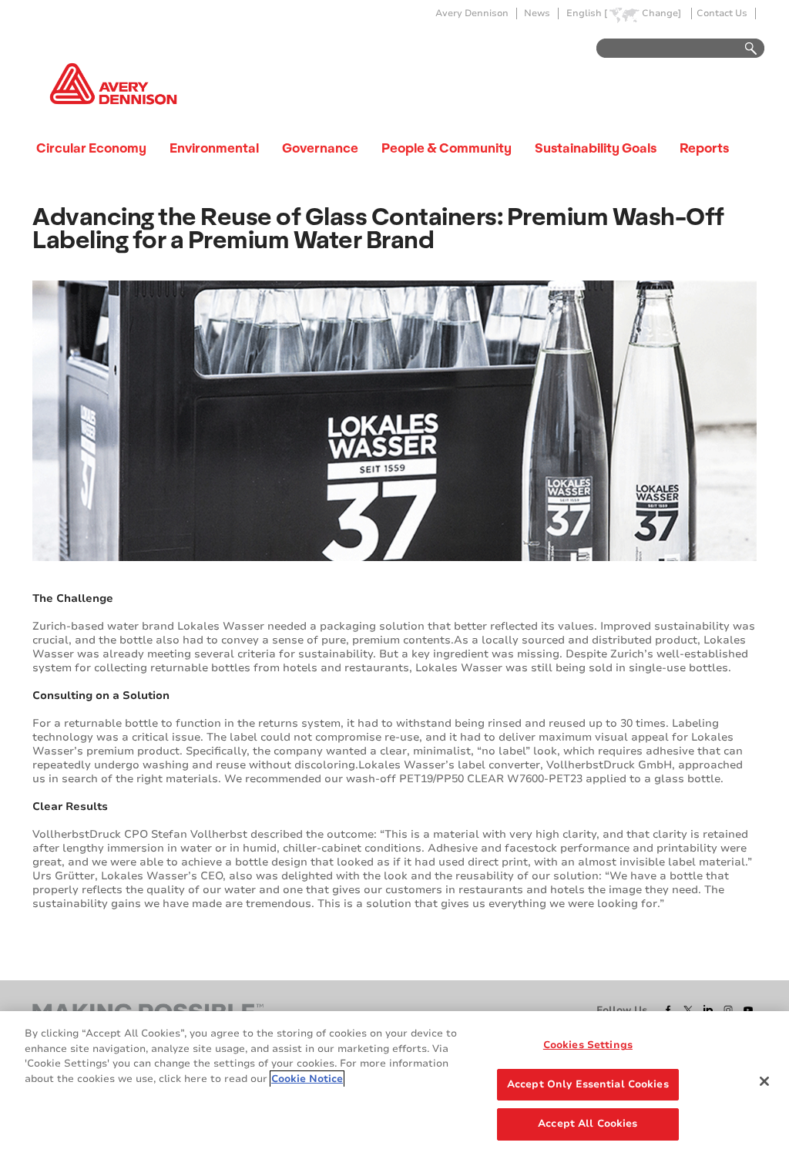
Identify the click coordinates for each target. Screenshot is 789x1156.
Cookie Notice (307, 1079)
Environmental (214, 147)
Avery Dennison (472, 13)
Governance (320, 147)
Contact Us (722, 13)
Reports (704, 147)
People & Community (446, 147)
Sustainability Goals (595, 147)
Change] (661, 13)
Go (743, 49)
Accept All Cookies (587, 1124)
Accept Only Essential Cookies (588, 1084)
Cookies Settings (588, 1045)
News (537, 13)
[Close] (764, 1081)
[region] (394, 1083)
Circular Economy (91, 147)
